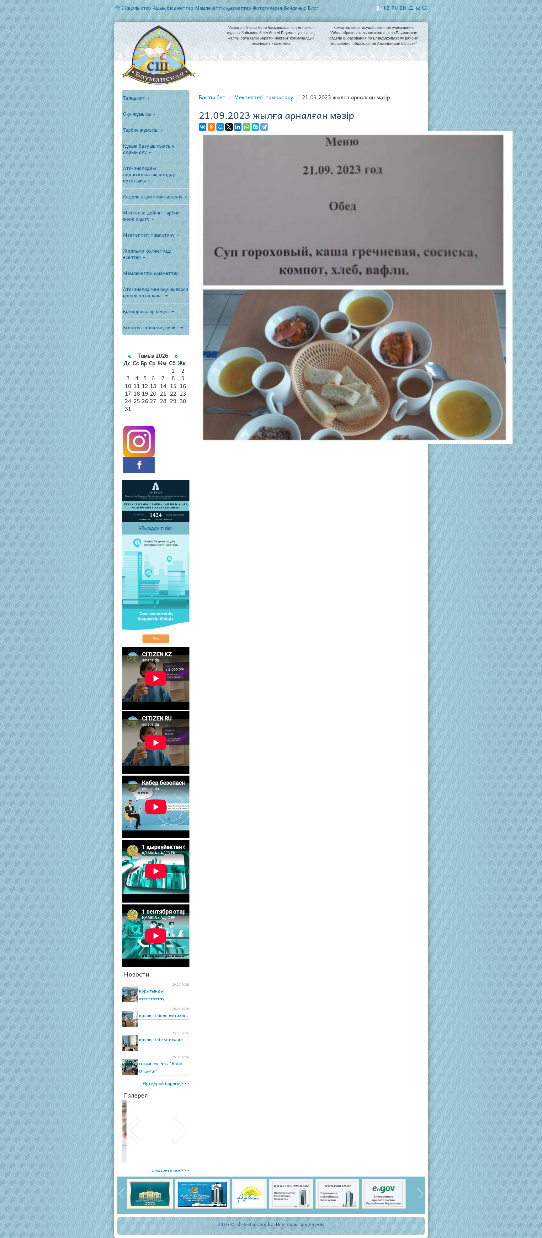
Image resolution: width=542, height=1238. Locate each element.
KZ (387, 8)
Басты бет (212, 97)
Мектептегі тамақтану (149, 235)
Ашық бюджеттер (173, 8)
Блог (313, 8)
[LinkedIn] (238, 127)
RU (394, 8)
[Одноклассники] (211, 127)
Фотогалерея (267, 8)
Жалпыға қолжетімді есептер (147, 254)
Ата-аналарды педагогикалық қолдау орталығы (149, 174)
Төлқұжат (134, 98)
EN (403, 8)
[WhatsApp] (246, 127)
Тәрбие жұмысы (141, 130)
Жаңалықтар (136, 8)
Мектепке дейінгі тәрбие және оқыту (151, 216)
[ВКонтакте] (202, 127)
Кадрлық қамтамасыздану (153, 196)
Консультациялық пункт (151, 327)
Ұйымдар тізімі (156, 528)
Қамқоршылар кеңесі (147, 311)
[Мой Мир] (220, 127)
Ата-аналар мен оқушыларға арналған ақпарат (155, 292)
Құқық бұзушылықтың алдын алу (148, 149)
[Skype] (255, 127)
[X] (229, 127)
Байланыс (295, 8)
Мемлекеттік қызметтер (223, 8)
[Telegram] (264, 127)
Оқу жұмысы (137, 114)
